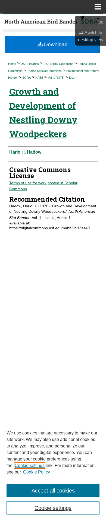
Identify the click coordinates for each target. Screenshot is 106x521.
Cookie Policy (36, 472)
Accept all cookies (53, 491)
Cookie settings (30, 465)
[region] (53, 472)
